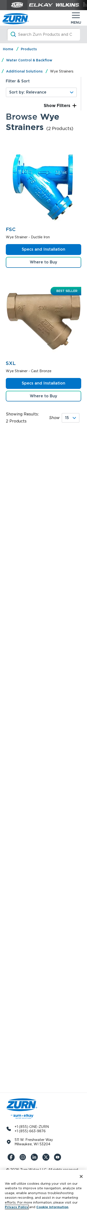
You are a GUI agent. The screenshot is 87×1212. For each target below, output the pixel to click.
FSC (10, 229)
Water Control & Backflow (29, 60)
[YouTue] (58, 1157)
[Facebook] (12, 1157)
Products (29, 49)
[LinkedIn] (35, 1157)
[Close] (81, 1176)
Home (8, 49)
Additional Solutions (24, 71)
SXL (11, 363)
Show (54, 417)
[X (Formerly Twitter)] (47, 1157)
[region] (43, 1191)
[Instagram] (24, 1157)
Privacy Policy (16, 1207)
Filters (63, 105)
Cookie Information (52, 1207)
